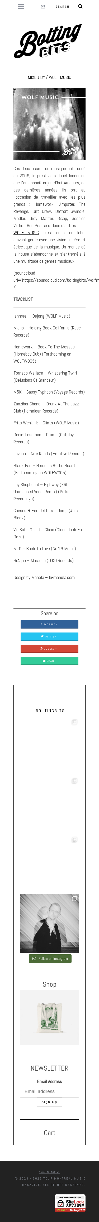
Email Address (49, 1081)
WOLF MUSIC (26, 232)
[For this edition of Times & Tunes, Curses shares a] (49, 923)
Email (50, 661)
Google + (50, 648)
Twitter (50, 636)
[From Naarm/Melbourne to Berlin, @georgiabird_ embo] (49, 747)
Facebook (50, 624)
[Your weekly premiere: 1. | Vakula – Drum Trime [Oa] (49, 864)
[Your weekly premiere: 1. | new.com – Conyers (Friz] (49, 806)
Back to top (48, 1172)
